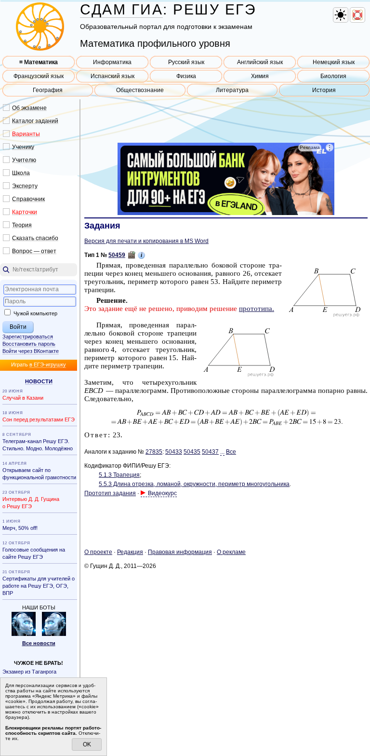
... (222, 451)
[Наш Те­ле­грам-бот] (54, 634)
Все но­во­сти (38, 643)
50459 (116, 255)
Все (231, 451)
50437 (210, 451)
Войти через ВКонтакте (30, 351)
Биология (333, 76)
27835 (153, 451)
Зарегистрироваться (27, 336)
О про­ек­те (98, 552)
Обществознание (140, 90)
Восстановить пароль (28, 344)
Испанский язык (112, 76)
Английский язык (260, 62)
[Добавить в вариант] (131, 255)
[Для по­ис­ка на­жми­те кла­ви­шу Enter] (38, 269)
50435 (192, 451)
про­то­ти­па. (256, 308)
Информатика (112, 62)
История (324, 90)
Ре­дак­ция (130, 552)
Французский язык (38, 76)
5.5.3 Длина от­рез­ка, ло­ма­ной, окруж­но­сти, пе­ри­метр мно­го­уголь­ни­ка (194, 484)
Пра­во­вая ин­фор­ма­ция (180, 552)
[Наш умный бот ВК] (24, 634)
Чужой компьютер (34, 313)
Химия (260, 76)
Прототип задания (110, 493)
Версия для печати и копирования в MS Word (146, 241)
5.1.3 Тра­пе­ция (119, 475)
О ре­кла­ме (231, 552)
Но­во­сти (39, 381)
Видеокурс (162, 493)
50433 (173, 451)
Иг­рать (38, 364)
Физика (186, 76)
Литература (232, 90)
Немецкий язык (334, 62)
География (48, 90)
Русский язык (186, 62)
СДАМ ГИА (121, 9)
